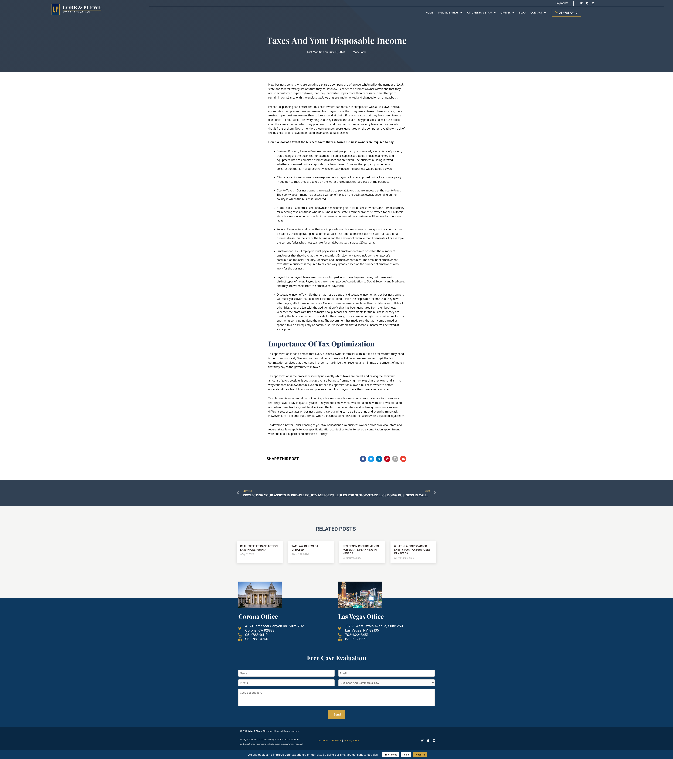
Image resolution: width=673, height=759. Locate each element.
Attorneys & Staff (479, 12)
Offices (506, 12)
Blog (522, 12)
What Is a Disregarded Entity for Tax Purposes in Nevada (412, 550)
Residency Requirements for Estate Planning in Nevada (361, 550)
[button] (363, 459)
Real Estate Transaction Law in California (259, 548)
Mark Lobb (359, 52)
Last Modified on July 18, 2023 (326, 52)
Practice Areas (448, 12)
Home (429, 12)
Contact (536, 12)
